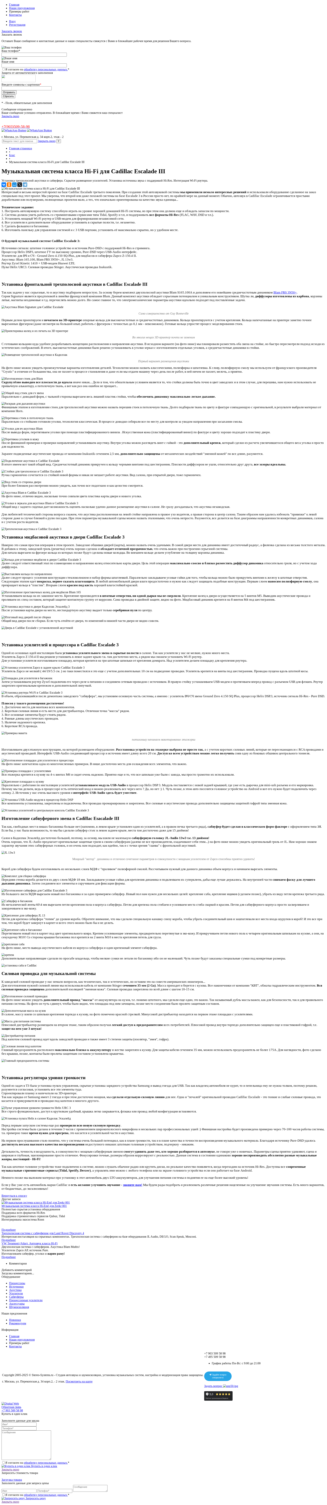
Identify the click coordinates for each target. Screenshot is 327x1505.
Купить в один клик (43, 1466)
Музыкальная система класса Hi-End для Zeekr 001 (34, 1206)
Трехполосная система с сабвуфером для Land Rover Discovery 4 (43, 1233)
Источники (16, 1286)
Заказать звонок (12, 31)
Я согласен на (37, 69)
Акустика (15, 1290)
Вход (12, 21)
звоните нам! (132, 1185)
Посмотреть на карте (79, 1381)
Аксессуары (17, 1303)
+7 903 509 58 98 (12, 1410)
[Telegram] (25, 184)
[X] (19, 184)
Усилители (16, 1293)
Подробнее (9, 1229)
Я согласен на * (37, 1462)
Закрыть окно (10, 116)
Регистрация (17, 24)
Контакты (15, 14)
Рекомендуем (17, 1323)
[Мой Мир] (14, 184)
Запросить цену (35, 1498)
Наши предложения (22, 8)
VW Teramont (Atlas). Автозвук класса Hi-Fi (30, 1243)
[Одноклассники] (9, 184)
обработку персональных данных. (46, 69)
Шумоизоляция (19, 1307)
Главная (14, 4)
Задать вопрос (213, 1386)
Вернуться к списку (14, 1195)
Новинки (15, 1320)
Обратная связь (11, 1407)
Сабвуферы (16, 1296)
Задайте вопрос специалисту (219, 1376)
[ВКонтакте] (4, 184)
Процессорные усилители (26, 1300)
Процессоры (17, 1283)
